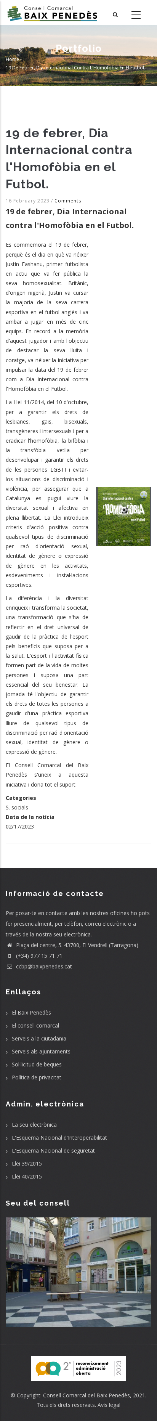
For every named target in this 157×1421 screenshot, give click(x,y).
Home (12, 59)
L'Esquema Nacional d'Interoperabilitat (59, 1137)
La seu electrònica (34, 1124)
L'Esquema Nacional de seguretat (53, 1150)
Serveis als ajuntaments (41, 1051)
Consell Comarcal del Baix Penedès (86, 1395)
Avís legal (109, 1404)
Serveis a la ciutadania (39, 1038)
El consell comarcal (35, 1025)
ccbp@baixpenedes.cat (43, 966)
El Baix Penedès (31, 1012)
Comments (67, 200)
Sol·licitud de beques (37, 1064)
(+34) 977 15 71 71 (38, 955)
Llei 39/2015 (27, 1163)
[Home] (52, 12)
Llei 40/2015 (27, 1176)
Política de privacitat (36, 1077)
